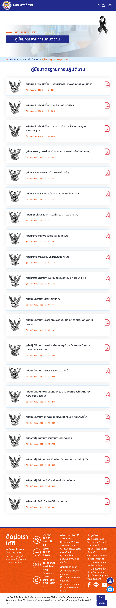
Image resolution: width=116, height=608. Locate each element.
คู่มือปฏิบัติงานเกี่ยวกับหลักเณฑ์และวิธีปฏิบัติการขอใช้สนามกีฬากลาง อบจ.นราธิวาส (58, 394)
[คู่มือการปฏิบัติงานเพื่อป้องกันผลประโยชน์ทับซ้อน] (107, 482)
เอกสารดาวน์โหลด (72, 584)
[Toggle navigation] (109, 5)
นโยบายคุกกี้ (31, 600)
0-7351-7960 (48, 553)
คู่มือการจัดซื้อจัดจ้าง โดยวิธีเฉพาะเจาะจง (47, 501)
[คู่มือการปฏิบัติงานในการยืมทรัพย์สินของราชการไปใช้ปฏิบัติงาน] (107, 461)
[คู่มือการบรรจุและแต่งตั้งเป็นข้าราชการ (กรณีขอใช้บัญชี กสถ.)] (107, 153)
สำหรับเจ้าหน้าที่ (32, 59)
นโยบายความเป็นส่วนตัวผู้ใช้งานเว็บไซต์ (98, 564)
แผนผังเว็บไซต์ (97, 539)
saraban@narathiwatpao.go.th (49, 566)
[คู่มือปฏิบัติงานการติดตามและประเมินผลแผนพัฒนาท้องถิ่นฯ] (107, 419)
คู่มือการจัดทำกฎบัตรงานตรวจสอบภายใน (47, 235)
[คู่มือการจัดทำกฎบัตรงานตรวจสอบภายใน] (107, 237)
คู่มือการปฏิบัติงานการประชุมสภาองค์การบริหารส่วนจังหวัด (56, 278)
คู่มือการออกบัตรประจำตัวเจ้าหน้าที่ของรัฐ (47, 172)
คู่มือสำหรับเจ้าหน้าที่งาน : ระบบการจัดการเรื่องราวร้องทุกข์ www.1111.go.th (56, 128)
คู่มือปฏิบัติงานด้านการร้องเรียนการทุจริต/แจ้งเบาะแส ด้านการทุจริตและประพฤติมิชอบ (58, 347)
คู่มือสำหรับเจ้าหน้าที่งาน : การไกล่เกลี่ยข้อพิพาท (50, 105)
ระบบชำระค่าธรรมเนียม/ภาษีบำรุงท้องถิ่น (69, 559)
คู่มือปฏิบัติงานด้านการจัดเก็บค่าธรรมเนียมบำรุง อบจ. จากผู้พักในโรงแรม (59, 322)
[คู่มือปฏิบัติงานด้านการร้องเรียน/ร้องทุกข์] (107, 372)
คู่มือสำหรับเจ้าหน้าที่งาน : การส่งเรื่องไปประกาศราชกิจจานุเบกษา (59, 84)
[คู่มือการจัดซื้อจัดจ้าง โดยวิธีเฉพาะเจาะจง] (107, 503)
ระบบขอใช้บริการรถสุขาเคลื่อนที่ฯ (71, 550)
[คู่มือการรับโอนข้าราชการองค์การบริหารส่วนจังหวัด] (107, 216)
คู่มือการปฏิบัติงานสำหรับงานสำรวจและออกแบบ (50, 438)
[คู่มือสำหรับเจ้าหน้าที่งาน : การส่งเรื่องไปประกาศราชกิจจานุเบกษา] (107, 86)
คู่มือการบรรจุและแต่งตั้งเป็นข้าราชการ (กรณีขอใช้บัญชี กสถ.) (58, 151)
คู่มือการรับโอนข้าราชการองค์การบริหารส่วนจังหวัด (52, 214)
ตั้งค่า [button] (101, 597)
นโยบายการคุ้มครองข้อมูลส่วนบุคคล (98, 577)
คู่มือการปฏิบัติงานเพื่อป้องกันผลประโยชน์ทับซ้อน (51, 480)
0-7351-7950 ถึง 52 (48, 541)
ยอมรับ (101, 603)
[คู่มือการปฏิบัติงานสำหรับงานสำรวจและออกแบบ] (107, 440)
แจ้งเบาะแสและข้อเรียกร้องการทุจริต (97, 557)
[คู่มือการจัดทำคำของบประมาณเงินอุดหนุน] (107, 258)
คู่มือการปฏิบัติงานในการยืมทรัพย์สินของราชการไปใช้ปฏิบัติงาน (58, 459)
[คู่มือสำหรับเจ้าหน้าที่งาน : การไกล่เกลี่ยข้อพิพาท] (107, 107)
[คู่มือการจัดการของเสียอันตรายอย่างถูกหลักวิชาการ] (107, 195)
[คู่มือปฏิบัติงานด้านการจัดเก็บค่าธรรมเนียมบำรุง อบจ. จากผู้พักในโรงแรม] (107, 324)
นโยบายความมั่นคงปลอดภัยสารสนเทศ (97, 570)
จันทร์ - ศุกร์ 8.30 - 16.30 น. (49, 583)
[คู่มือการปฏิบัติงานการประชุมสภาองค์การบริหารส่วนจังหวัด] (107, 279)
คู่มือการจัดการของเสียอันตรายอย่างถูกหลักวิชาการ (52, 193)
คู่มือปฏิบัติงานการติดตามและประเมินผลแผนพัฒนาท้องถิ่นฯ (57, 417)
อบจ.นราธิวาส (15, 59)
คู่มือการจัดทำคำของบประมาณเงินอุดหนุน (47, 257)
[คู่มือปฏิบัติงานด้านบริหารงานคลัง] (107, 300)
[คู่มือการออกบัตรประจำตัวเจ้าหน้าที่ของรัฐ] (107, 174)
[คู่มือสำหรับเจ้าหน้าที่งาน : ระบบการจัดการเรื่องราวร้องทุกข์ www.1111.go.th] (107, 130)
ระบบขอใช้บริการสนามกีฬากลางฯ (69, 544)
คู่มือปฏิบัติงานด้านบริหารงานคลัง (43, 299)
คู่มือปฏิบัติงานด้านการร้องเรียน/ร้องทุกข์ (47, 370)
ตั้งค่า (8, 603)
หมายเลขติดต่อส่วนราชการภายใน (97, 544)
